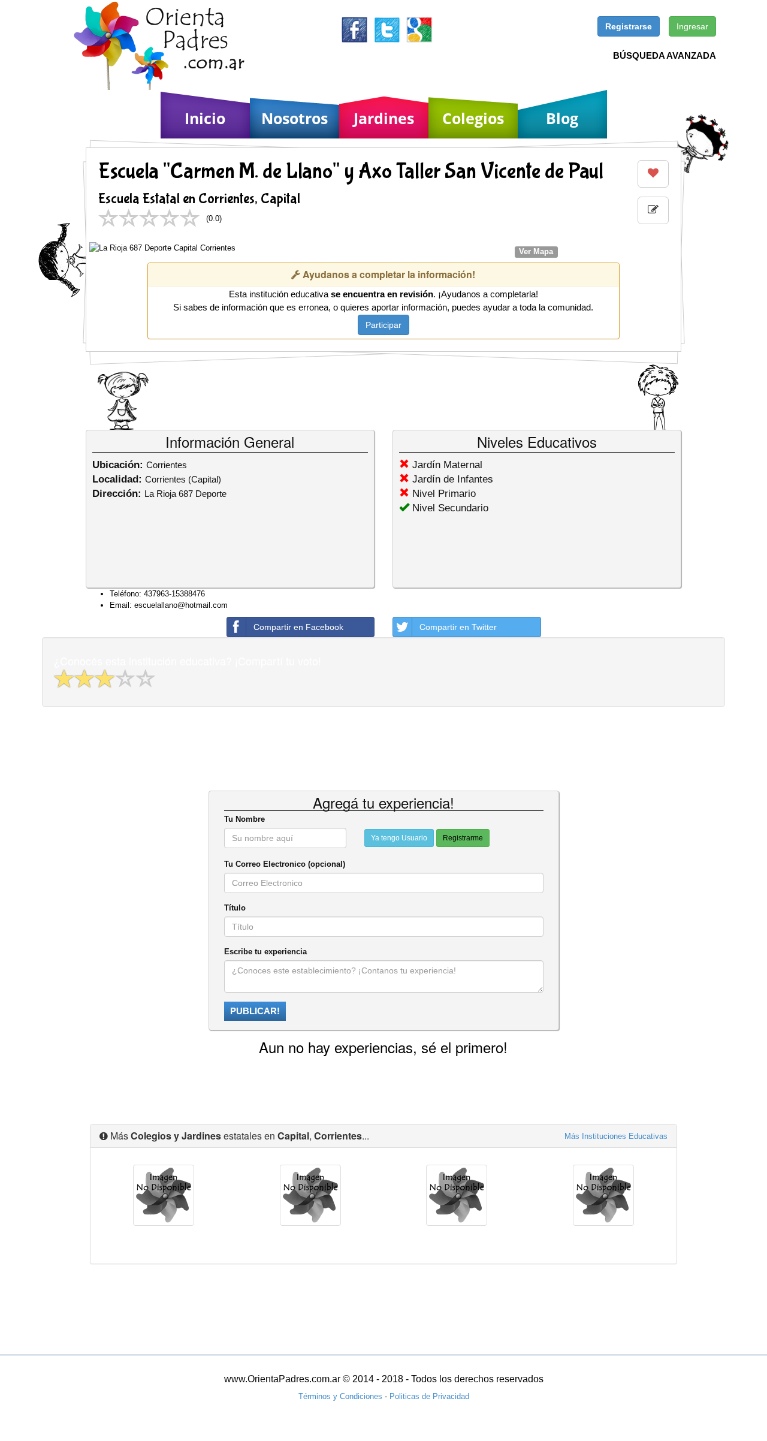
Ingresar (692, 26)
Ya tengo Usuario (399, 838)
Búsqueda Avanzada (664, 55)
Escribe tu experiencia (265, 951)
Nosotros (294, 118)
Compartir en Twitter (458, 627)
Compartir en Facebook (298, 627)
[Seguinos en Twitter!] (386, 29)
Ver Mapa (536, 251)
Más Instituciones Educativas (616, 1136)
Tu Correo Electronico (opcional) (284, 864)
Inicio (205, 118)
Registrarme (463, 838)
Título (235, 907)
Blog (562, 118)
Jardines (384, 118)
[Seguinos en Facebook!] (354, 29)
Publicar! (255, 1011)
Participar (383, 325)
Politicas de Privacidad (429, 1396)
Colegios (473, 118)
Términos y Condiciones (340, 1396)
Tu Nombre (244, 819)
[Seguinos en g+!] (419, 29)
